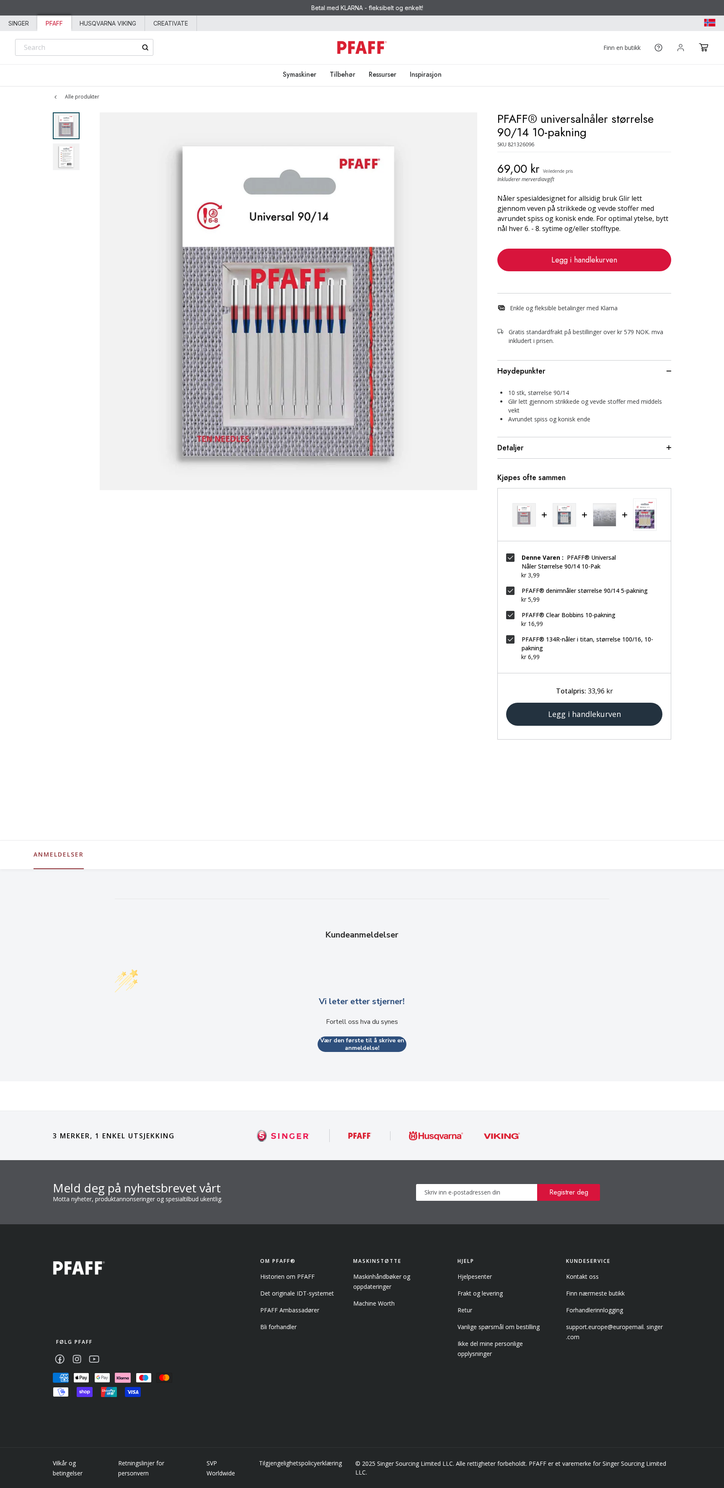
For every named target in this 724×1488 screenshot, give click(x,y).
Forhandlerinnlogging (594, 1310)
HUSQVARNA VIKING (108, 23)
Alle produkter (82, 96)
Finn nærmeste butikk (595, 1293)
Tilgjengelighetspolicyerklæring (300, 1463)
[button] (703, 47)
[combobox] (84, 47)
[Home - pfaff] (362, 47)
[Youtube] (94, 1359)
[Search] (145, 47)
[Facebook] (60, 1359)
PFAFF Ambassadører (289, 1310)
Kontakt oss (582, 1276)
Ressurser (382, 74)
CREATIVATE (170, 23)
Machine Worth (374, 1303)
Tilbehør (342, 74)
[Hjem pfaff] (79, 1268)
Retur (465, 1310)
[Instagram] (77, 1359)
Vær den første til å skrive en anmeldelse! (362, 1044)
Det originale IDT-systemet (297, 1293)
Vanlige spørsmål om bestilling (499, 1327)
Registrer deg (568, 1192)
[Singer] (283, 1135)
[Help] (658, 47)
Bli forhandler (278, 1327)
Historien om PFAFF (287, 1276)
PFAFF (54, 23)
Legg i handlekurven (584, 259)
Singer (18, 23)
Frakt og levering (480, 1293)
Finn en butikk (622, 48)
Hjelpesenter (475, 1276)
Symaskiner (299, 74)
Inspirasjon (426, 74)
